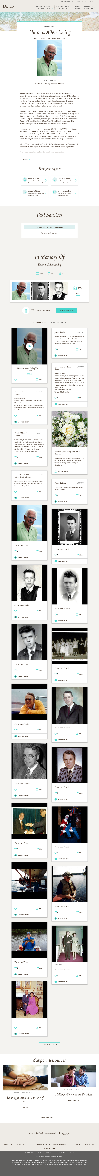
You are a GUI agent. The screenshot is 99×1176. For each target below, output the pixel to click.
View (78, 294)
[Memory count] (37, 273)
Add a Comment (63, 355)
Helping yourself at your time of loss (25, 1097)
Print (92, 2)
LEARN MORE (25, 1107)
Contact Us (81, 2)
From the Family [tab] (58, 323)
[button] (44, 7)
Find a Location (66, 2)
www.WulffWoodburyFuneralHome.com (34, 154)
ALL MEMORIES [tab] (40, 323)
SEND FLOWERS (63, 472)
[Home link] (9, 7)
